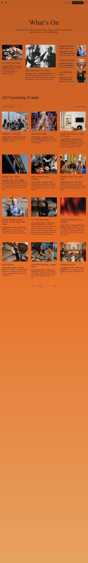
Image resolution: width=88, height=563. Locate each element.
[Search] (65, 2)
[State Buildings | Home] (4, 3)
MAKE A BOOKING (77, 2)
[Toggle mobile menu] (86, 3)
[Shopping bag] (69, 2)
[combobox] (12, 106)
